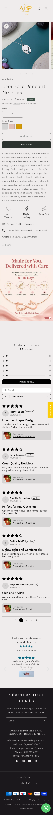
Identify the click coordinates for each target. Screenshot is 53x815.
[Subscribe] (43, 720)
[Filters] (5, 396)
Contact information (27, 809)
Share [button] (8, 245)
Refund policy (43, 800)
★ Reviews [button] (50, 410)
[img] (26, 646)
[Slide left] (20, 74)
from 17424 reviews (26, 650)
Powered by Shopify (27, 800)
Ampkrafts (15, 800)
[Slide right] (33, 74)
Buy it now (26, 144)
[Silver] (5, 126)
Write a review (26, 381)
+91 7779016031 (30, 752)
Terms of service (27, 804)
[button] (6, 9)
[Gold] (19, 126)
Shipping (16, 103)
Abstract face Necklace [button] (24, 437)
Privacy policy (12, 804)
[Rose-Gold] (12, 126)
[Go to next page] (37, 620)
